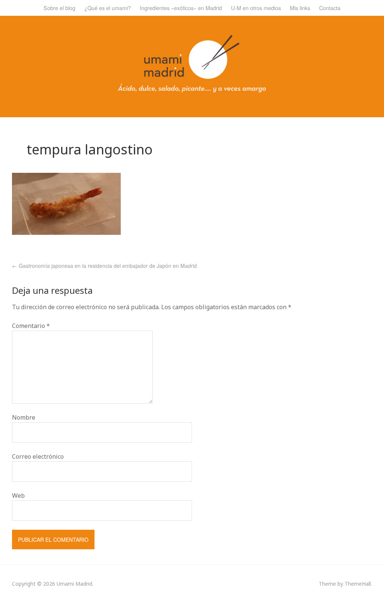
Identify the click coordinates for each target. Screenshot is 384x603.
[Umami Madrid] (192, 90)
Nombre (23, 417)
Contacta (329, 8)
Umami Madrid (74, 583)
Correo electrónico (38, 456)
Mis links (300, 8)
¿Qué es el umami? (107, 8)
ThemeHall (358, 583)
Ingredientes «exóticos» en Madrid (181, 8)
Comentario (31, 326)
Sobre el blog (59, 8)
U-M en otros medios (256, 8)
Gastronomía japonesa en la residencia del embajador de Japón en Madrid (104, 265)
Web (18, 495)
